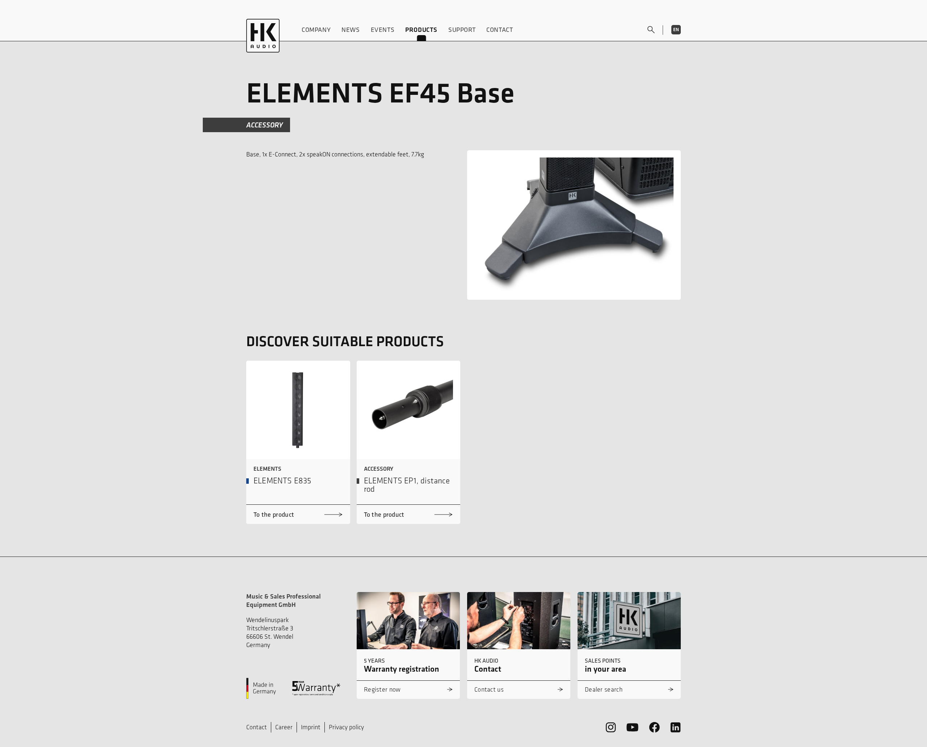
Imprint (310, 727)
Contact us (489, 689)
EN (676, 29)
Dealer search (603, 689)
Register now (382, 689)
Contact (499, 29)
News (350, 29)
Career (284, 727)
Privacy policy (346, 727)
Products (421, 29)
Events (383, 29)
